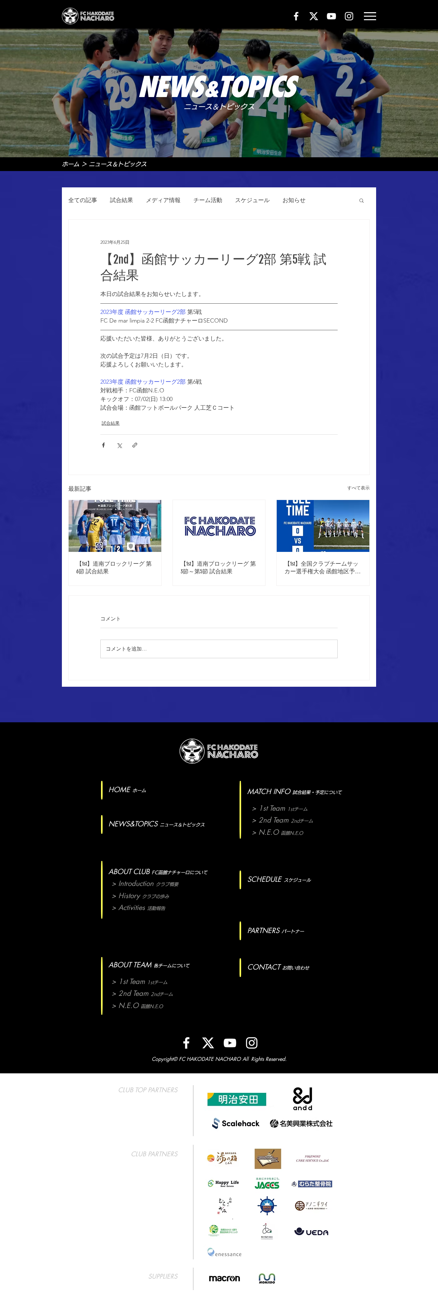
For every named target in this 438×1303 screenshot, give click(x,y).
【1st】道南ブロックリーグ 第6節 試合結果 (114, 567)
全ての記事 (82, 200)
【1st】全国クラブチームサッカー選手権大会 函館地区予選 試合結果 (322, 567)
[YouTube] (331, 16)
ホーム (70, 164)
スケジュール (252, 200)
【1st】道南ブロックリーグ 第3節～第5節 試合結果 (218, 567)
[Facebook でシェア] (103, 445)
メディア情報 (163, 200)
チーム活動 (207, 200)
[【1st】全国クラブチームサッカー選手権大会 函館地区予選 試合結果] (323, 526)
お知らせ (294, 200)
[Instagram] (349, 16)
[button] (370, 16)
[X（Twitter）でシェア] (119, 445)
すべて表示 (358, 488)
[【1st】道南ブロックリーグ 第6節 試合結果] (115, 526)
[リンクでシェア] (135, 445)
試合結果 (121, 200)
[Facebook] (296, 16)
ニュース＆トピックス (118, 164)
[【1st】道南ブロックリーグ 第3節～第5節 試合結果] (219, 526)
